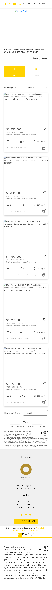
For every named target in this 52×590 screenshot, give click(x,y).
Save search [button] (14, 71)
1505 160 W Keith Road (21, 133)
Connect (42, 4)
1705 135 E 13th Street (21, 388)
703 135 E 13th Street (21, 261)
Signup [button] (35, 58)
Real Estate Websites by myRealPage (26, 530)
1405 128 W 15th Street (21, 324)
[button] (27, 4)
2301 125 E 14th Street (21, 197)
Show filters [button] (37, 71)
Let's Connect (26, 521)
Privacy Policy (40, 528)
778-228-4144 (28, 4)
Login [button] (44, 58)
